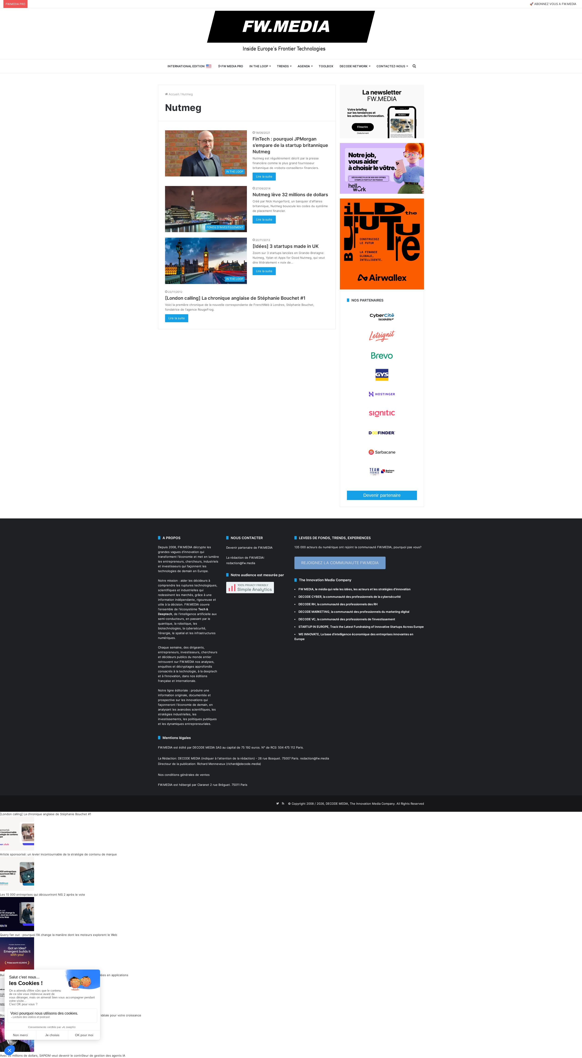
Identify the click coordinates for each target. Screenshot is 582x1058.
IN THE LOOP (258, 66)
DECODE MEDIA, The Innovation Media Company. (361, 803)
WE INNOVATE (309, 634)
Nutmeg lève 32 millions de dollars (290, 194)
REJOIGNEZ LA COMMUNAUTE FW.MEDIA (340, 562)
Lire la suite (264, 176)
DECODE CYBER (310, 596)
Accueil (173, 94)
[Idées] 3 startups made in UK (286, 246)
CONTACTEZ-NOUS (390, 66)
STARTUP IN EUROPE (314, 626)
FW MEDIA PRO (232, 66)
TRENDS (283, 66)
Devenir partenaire (382, 495)
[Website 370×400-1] (382, 288)
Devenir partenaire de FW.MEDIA (249, 547)
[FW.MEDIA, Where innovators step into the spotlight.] (291, 33)
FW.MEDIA (185, 547)
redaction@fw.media (240, 563)
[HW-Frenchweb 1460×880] (382, 192)
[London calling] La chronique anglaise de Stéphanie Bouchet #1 (235, 298)
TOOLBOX (326, 66)
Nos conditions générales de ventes (184, 775)
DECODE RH (307, 604)
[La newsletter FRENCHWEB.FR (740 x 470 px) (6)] (382, 137)
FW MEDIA (306, 589)
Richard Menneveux (211, 764)
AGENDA (304, 66)
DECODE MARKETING (314, 611)
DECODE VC (307, 619)
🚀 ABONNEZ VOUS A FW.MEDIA (553, 4)
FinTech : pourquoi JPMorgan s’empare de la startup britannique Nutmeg (290, 145)
